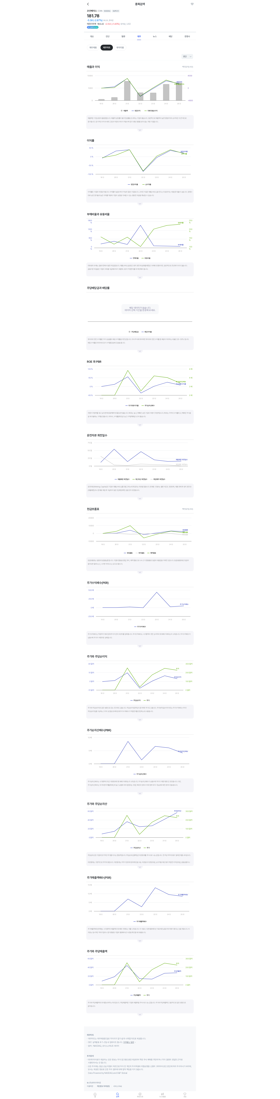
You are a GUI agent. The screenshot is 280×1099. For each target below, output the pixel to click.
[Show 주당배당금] (134, 332)
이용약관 (90, 1086)
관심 (185, 1097)
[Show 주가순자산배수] (148, 406)
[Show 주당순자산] (136, 848)
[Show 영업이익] (136, 111)
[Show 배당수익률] (147, 332)
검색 (117, 1097)
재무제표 (93, 47)
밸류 (123, 36)
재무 (139, 36)
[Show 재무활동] (151, 553)
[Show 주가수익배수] (140, 627)
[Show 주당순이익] (136, 700)
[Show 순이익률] (147, 184)
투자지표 (120, 47)
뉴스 (155, 36)
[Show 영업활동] (128, 553)
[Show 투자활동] (140, 553)
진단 (108, 36)
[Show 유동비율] (146, 258)
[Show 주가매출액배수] (140, 922)
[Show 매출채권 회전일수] (122, 479)
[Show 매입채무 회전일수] (157, 479)
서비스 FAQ (117, 1086)
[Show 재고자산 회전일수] (140, 479)
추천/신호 (140, 1097)
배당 (171, 36)
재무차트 (106, 47)
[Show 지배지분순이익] (152, 111)
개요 (92, 36)
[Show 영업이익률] (133, 184)
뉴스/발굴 (162, 1097)
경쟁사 (187, 36)
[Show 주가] (147, 700)
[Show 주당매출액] (136, 995)
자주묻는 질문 (128, 1042)
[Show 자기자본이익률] (132, 406)
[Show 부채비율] (134, 258)
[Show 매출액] (125, 111)
